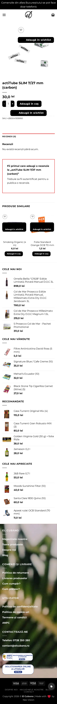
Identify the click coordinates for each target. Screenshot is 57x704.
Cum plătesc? (11, 589)
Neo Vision (28, 699)
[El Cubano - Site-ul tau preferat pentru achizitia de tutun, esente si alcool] (28, 14)
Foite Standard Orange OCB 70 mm (42, 244)
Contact (29, 692)
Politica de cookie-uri (15, 612)
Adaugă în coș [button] (14, 254)
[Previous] (2, 237)
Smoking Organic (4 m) (14, 244)
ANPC (6, 622)
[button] (4, 15)
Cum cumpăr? (11, 583)
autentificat (30, 179)
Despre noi (11, 689)
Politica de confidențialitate (20, 606)
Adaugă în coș (29, 103)
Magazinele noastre (32, 689)
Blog (48, 689)
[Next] (54, 237)
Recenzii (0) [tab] (9, 136)
